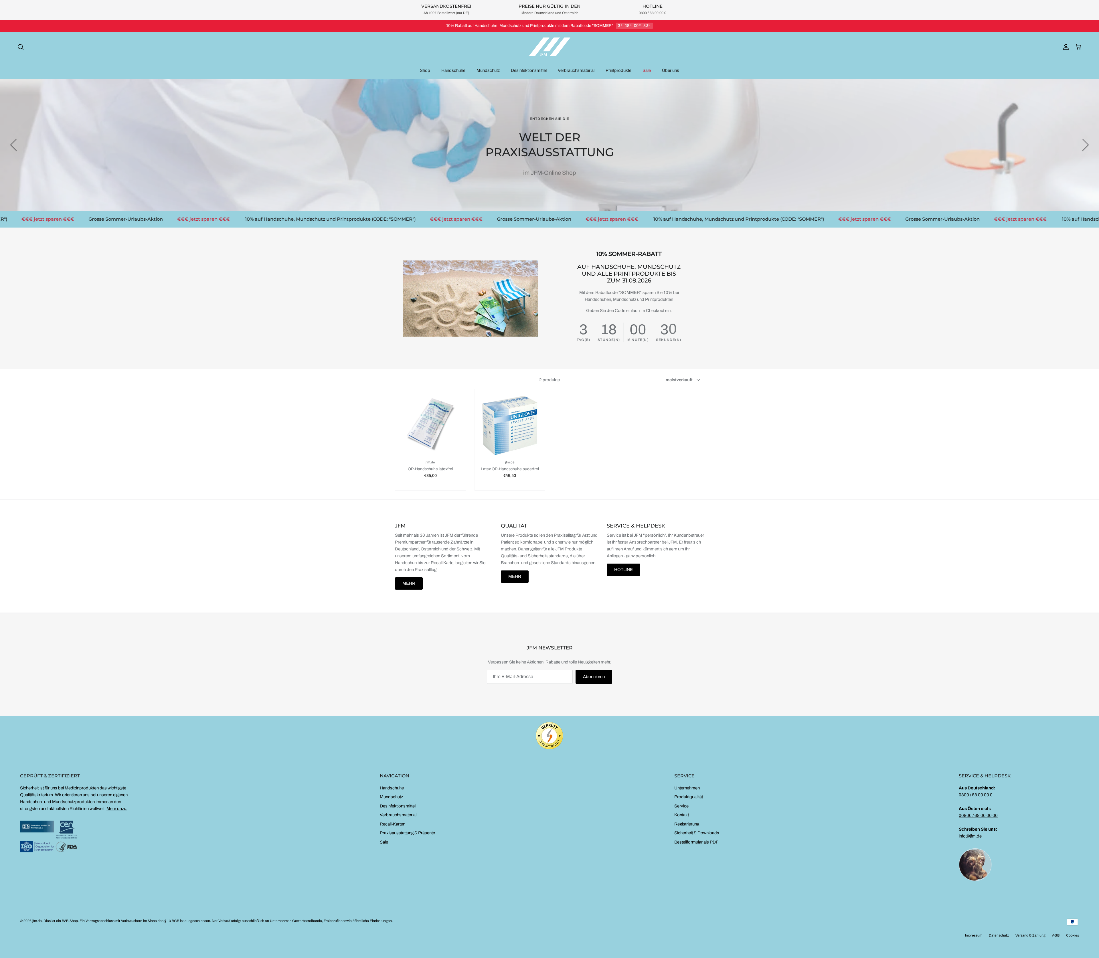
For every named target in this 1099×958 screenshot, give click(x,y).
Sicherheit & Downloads (696, 833)
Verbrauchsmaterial (576, 70)
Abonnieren (594, 676)
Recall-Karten (392, 824)
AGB (1056, 935)
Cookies (1072, 935)
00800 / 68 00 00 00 (978, 815)
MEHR (408, 583)
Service (681, 806)
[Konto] (1064, 47)
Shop (425, 70)
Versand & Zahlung (1030, 935)
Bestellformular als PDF (696, 842)
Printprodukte (618, 70)
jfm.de (37, 921)
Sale (647, 70)
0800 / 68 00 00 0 (976, 795)
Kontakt (681, 815)
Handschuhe (453, 70)
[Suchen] (20, 47)
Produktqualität (688, 797)
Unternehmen (687, 788)
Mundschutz (488, 70)
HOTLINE (623, 569)
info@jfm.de (970, 836)
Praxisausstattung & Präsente (407, 833)
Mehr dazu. (116, 808)
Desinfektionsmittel (529, 70)
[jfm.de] (549, 46)
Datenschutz (999, 935)
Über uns (670, 70)
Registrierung (686, 824)
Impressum (973, 935)
